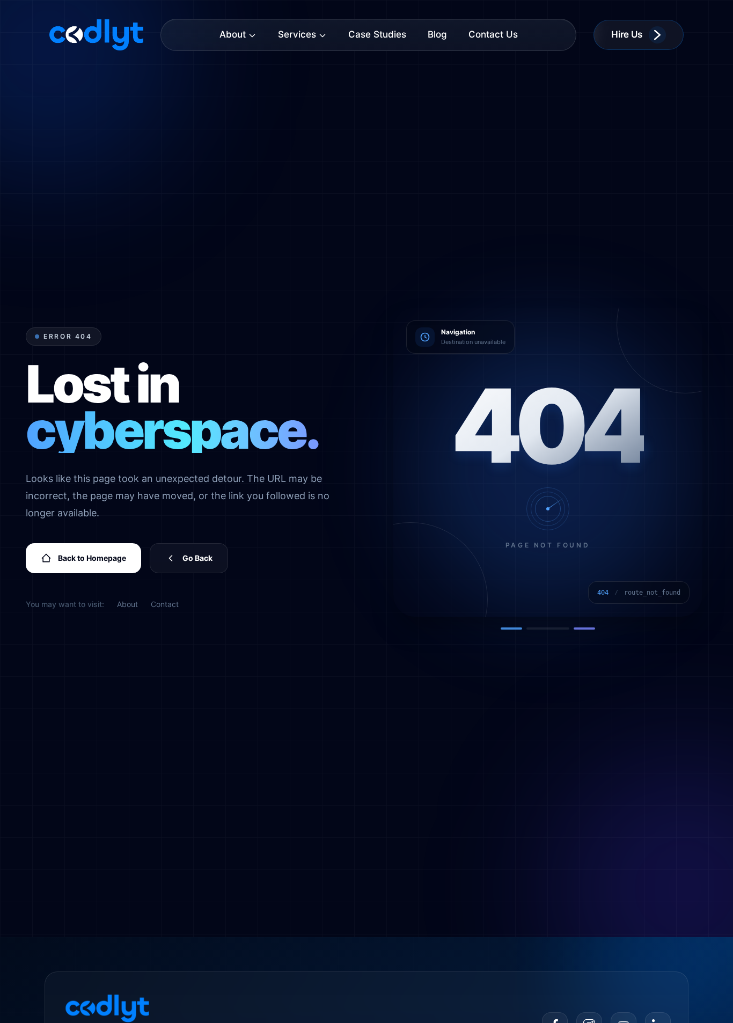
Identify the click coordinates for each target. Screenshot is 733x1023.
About (232, 34)
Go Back (197, 557)
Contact (165, 604)
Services (297, 34)
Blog (437, 34)
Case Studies (377, 34)
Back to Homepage (92, 557)
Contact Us (493, 34)
